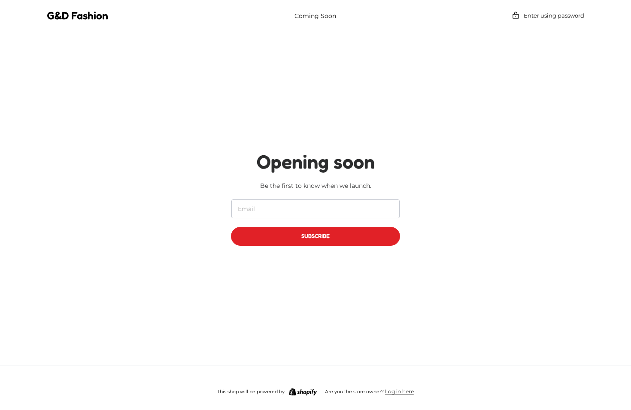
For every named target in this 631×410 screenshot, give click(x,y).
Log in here (399, 391)
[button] (548, 16)
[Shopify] (303, 392)
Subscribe (315, 235)
